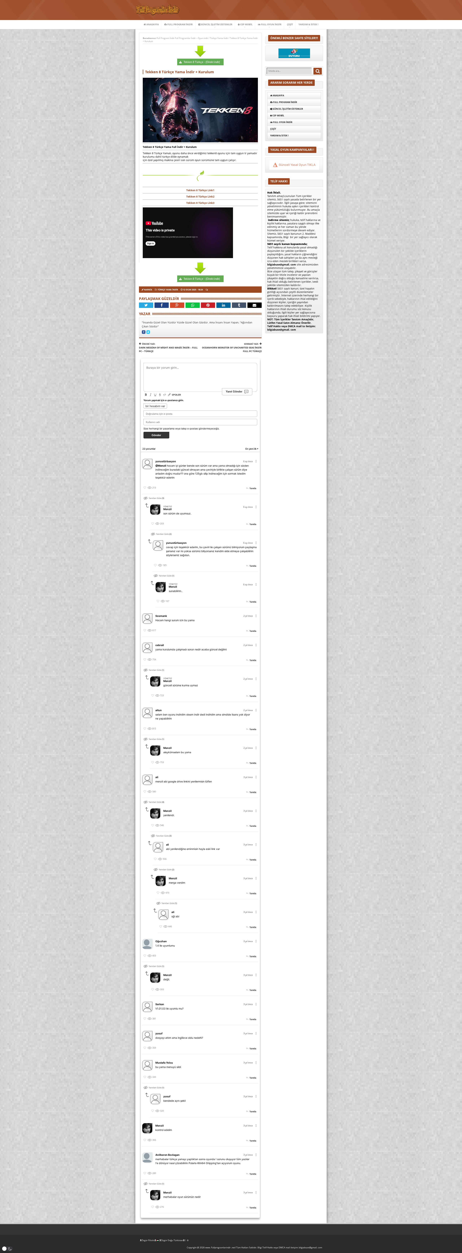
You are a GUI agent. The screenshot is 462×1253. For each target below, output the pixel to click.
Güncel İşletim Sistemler (216, 24)
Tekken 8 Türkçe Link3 (200, 203)
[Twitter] (146, 305)
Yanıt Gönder (234, 391)
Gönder (156, 435)
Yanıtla (252, 488)
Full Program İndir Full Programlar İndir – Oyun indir (183, 38)
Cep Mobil (246, 24)
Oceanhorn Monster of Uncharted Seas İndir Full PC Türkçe (232, 348)
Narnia (148, 289)
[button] (7, 1248)
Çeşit (290, 24)
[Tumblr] (239, 305)
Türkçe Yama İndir (219, 38)
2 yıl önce (248, 615)
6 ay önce (248, 461)
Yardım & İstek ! (308, 24)
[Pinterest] (208, 305)
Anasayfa (152, 24)
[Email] (254, 305)
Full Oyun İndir (271, 24)
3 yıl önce (248, 777)
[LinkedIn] (223, 305)
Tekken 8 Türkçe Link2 (200, 196)
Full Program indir (180, 24)
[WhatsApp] (193, 305)
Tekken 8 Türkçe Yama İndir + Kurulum (179, 71)
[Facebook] (161, 305)
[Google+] (177, 305)
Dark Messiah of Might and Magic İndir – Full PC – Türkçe (168, 348)
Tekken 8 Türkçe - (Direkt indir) (202, 61)
